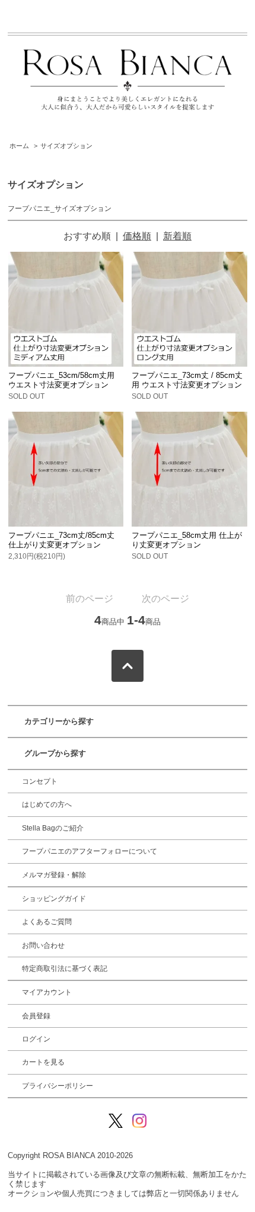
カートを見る (43, 1062)
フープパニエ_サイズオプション (59, 208)
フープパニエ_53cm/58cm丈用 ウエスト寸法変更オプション (61, 380)
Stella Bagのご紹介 (53, 828)
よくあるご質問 (47, 922)
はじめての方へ (47, 804)
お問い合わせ (43, 945)
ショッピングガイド (54, 898)
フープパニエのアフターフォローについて (89, 851)
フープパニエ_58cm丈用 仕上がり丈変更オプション (187, 540)
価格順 (137, 236)
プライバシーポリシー (57, 1086)
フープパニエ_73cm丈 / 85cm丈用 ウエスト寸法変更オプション (187, 380)
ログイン (36, 1039)
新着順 (177, 236)
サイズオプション (66, 145)
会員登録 (36, 1016)
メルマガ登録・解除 (54, 875)
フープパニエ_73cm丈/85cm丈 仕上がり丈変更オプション (61, 540)
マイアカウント (47, 992)
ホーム (19, 145)
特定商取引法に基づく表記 (64, 968)
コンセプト (40, 781)
